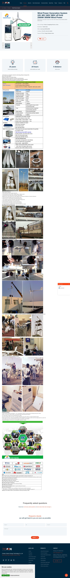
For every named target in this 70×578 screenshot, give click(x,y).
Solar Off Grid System (45, 551)
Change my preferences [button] (14, 575)
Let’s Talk (57, 560)
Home (30, 551)
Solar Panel (43, 556)
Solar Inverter (43, 558)
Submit (34, 537)
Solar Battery (43, 560)
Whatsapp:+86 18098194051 (58, 550)
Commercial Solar (32, 558)
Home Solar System (32, 556)
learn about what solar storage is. (44, 506)
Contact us (31, 564)
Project (30, 562)
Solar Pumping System (45, 564)
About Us (30, 554)
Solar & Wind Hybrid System (46, 554)
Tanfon (60, 286)
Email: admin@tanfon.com (57, 552)
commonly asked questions (30, 506)
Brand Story (31, 560)
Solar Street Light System (45, 562)
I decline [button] (7, 575)
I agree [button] (3, 575)
